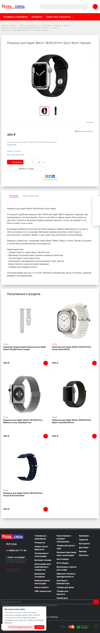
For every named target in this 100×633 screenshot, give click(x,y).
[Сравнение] (96, 214)
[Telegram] (50, 176)
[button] (33, 7)
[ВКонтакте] (53, 176)
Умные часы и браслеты (58, 17)
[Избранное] (96, 207)
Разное (5, 344)
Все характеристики (15, 155)
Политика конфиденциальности (20, 627)
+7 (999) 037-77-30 (16, 550)
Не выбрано (10, 546)
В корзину (17, 162)
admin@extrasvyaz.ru (13, 571)
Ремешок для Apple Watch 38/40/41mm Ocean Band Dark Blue (22, 494)
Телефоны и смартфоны (15, 17)
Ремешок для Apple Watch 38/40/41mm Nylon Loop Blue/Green (71, 421)
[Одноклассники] (46, 176)
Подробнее (11, 145)
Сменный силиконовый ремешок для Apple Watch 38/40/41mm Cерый (24, 348)
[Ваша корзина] (96, 200)
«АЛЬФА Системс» (18, 631)
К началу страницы (49, 617)
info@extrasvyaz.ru (12, 569)
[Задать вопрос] (96, 221)
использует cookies (20, 612)
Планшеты (37, 17)
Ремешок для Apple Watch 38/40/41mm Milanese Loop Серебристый (22, 421)
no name (89, 122)
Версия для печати (85, 131)
